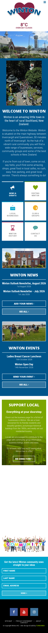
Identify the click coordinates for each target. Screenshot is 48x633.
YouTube (24, 612)
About (38, 621)
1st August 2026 (24, 285)
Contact (24, 623)
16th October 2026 (24, 358)
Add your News (23, 303)
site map (8, 621)
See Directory (23, 458)
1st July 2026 (24, 293)
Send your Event (23, 376)
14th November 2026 (24, 366)
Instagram (34, 612)
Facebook (14, 612)
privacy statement (24, 621)
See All (23, 311)
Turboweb (40, 626)
